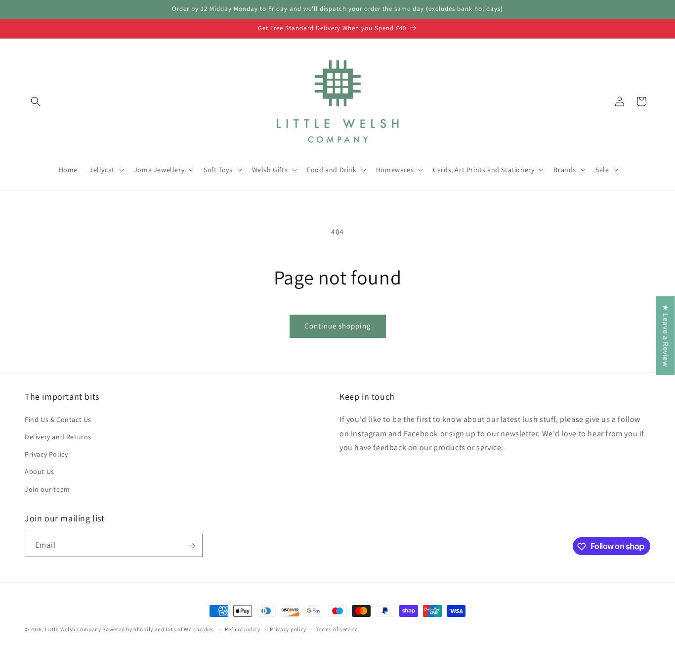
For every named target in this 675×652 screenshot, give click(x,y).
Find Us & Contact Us (58, 419)
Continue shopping (337, 325)
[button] (35, 101)
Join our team (47, 488)
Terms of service (337, 628)
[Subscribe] (191, 546)
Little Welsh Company (73, 629)
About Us (39, 471)
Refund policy (242, 628)
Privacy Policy (46, 454)
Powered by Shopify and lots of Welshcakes (158, 629)
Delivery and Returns (58, 436)
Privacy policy (288, 628)
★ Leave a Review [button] (666, 335)
